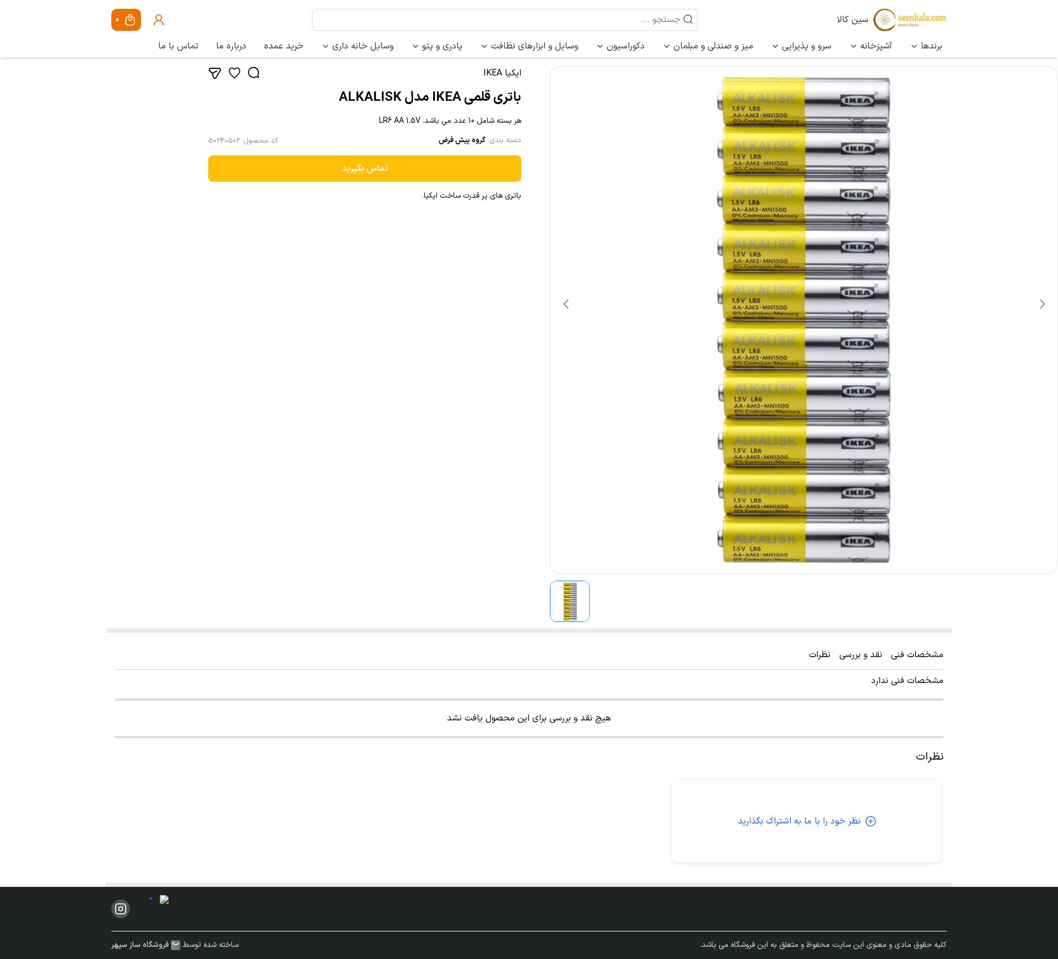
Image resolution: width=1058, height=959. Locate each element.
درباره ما (231, 46)
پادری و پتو (442, 46)
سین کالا (852, 19)
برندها (931, 46)
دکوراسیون (626, 46)
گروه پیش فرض (462, 140)
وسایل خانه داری (362, 46)
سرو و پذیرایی (807, 46)
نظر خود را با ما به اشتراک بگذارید (799, 821)
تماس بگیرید (365, 168)
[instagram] (120, 909)
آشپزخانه (876, 46)
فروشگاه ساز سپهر (140, 945)
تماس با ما (178, 46)
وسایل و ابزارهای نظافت (534, 46)
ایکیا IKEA (502, 73)
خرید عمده (284, 46)
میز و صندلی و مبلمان (713, 46)
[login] (158, 20)
